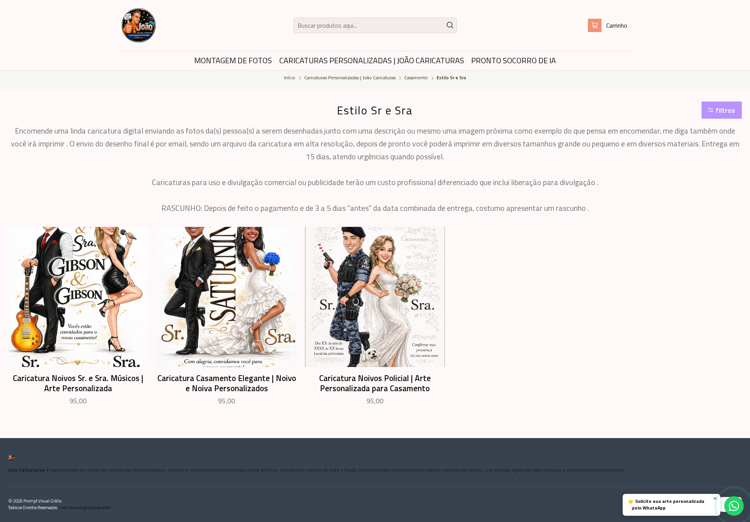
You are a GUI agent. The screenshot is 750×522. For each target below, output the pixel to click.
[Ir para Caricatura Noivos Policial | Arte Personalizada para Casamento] (375, 297)
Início (289, 78)
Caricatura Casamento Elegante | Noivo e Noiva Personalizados (226, 383)
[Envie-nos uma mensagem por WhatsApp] (734, 506)
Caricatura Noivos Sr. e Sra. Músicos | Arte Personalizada (78, 383)
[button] (722, 110)
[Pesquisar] (450, 25)
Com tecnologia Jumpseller (85, 507)
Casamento (416, 78)
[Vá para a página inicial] (138, 25)
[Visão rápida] (136, 297)
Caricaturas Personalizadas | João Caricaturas (350, 78)
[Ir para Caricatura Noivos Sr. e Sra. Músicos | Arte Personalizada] (78, 297)
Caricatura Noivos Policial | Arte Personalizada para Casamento (375, 383)
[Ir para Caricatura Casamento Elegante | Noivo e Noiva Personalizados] (227, 297)
